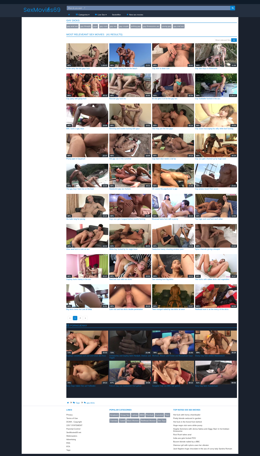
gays (95, 26)
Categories (83, 15)
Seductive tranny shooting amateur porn (167, 249)
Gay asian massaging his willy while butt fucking (214, 129)
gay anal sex (72, 26)
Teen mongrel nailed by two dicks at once (168, 309)
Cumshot (159, 415)
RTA (68, 446)
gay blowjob (85, 26)
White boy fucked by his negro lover (123, 249)
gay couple (124, 26)
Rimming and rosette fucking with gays (124, 129)
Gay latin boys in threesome (206, 68)
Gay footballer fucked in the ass (207, 99)
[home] (68, 403)
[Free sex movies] (42, 14)
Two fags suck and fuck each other (209, 219)
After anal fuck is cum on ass (78, 249)
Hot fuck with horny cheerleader (186, 415)
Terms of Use (72, 418)
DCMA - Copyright (74, 422)
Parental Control (73, 429)
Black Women (133, 420)
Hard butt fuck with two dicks (120, 279)
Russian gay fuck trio (117, 99)
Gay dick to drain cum (161, 68)
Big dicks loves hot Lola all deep (79, 309)
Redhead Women (148, 420)
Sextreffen (116, 15)
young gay (166, 26)
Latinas (135, 415)
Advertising (71, 439)
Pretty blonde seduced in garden (187, 418)
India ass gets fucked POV (184, 438)
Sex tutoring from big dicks (162, 279)
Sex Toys (162, 420)
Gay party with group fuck (76, 99)
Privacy (69, 415)
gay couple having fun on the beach (123, 68)
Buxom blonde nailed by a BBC (186, 442)
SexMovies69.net (73, 432)
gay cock (103, 26)
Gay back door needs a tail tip (164, 159)
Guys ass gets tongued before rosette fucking (127, 219)
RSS (68, 443)
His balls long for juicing (75, 219)
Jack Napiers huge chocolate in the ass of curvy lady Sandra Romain (202, 449)
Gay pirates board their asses (206, 189)
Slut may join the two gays (162, 129)
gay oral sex (178, 26)
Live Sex (101, 15)
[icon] (69, 14)
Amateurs (114, 415)
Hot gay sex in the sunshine (120, 159)
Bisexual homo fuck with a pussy (165, 219)
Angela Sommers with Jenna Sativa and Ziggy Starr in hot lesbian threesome (201, 430)
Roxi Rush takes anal (182, 434)
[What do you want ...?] (232, 8)
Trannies (114, 420)
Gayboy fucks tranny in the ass (78, 279)
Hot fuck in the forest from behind (187, 422)
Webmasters (71, 436)
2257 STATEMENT (74, 425)
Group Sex (125, 415)
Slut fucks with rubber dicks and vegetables (212, 279)
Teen (167, 415)
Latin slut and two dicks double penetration (126, 309)
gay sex (113, 26)
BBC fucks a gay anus (75, 129)
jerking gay (135, 26)
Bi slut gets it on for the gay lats (164, 99)
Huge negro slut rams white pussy (187, 425)
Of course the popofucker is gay (164, 189)
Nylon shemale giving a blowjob (207, 249)
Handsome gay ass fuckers (120, 189)
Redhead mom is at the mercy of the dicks (212, 309)
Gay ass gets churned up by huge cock (210, 159)
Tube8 (122, 420)
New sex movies (136, 15)
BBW (142, 415)
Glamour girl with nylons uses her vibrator (191, 445)
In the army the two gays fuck (78, 68)
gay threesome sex (151, 26)
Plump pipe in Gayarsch (75, 159)
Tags (68, 450)
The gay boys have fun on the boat (80, 189)
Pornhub (149, 415)
